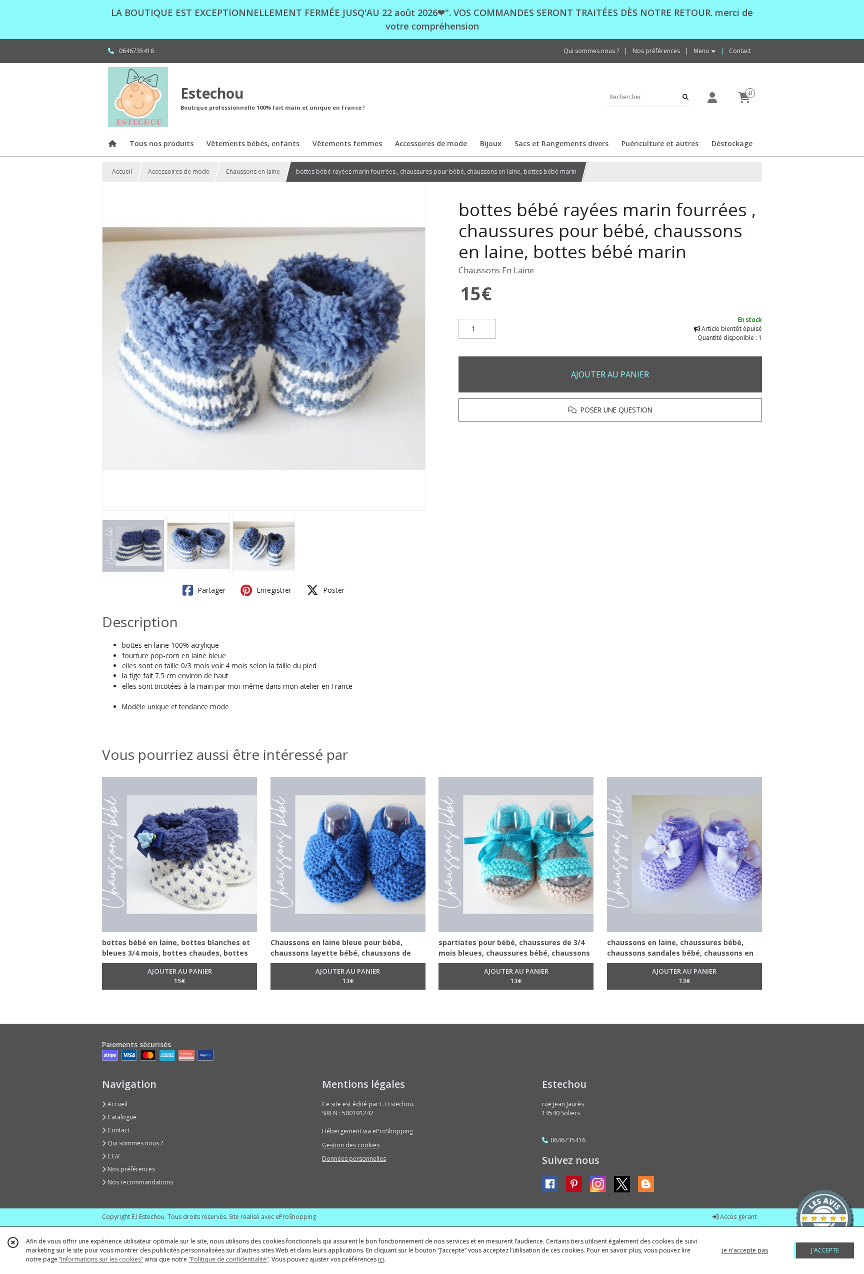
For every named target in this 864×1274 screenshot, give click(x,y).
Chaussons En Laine (496, 270)
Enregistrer (273, 590)
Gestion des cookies (351, 1145)
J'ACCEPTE (825, 1250)
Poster (332, 590)
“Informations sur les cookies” (101, 1259)
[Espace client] (712, 97)
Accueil (122, 171)
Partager (211, 590)
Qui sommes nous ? (134, 1143)
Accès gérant (737, 1216)
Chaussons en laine (253, 171)
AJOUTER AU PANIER (610, 374)
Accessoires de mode (179, 171)
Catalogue (121, 1117)
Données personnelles (354, 1158)
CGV (113, 1156)
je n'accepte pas (745, 1250)
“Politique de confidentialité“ (228, 1259)
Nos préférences (130, 1169)
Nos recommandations (139, 1182)
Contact (740, 51)
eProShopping (296, 1216)
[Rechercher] (685, 97)
